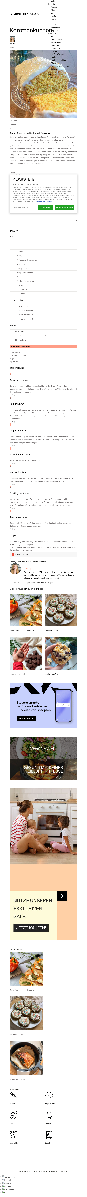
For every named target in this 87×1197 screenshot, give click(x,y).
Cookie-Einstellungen (21, 207)
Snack (38, 133)
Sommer (41, 561)
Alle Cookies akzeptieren (64, 207)
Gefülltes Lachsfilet (17, 1079)
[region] (43, 194)
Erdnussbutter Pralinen (19, 674)
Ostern (34, 561)
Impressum (64, 1171)
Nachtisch (30, 133)
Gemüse (20, 561)
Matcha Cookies (51, 631)
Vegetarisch (46, 133)
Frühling (13, 561)
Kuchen (27, 561)
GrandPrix (21, 133)
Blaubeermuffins (51, 674)
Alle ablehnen (45, 207)
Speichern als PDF (21, 554)
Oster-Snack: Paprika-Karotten (22, 631)
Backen (13, 133)
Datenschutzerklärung (44, 201)
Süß (47, 561)
